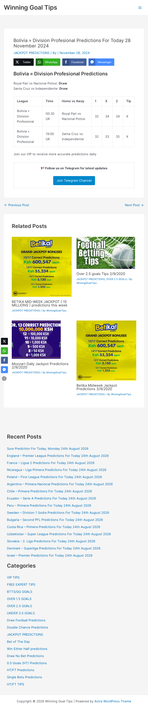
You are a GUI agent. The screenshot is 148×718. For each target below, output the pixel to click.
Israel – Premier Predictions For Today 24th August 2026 (49, 555)
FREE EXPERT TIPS (21, 584)
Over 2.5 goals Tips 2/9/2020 (101, 274)
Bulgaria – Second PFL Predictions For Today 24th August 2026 (55, 520)
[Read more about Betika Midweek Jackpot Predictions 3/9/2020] (106, 350)
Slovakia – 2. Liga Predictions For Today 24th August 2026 (51, 541)
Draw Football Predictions (26, 620)
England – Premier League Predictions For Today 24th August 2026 (58, 456)
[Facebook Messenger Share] (4, 369)
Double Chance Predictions (27, 627)
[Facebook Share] (4, 360)
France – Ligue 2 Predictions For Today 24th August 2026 (50, 463)
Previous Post (16, 205)
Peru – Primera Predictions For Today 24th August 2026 (49, 505)
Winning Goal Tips (30, 7)
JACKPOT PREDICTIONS (31, 53)
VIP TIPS (13, 577)
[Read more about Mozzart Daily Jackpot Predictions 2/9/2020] (36, 339)
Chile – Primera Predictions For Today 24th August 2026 (49, 491)
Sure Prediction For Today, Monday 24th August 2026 (47, 449)
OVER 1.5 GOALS (19, 599)
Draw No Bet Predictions (25, 656)
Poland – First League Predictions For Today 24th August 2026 (54, 477)
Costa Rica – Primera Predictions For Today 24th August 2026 (53, 527)
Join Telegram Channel (74, 180)
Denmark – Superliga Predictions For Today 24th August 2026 (53, 548)
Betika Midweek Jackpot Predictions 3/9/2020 (97, 387)
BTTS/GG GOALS (19, 592)
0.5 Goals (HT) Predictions (27, 663)
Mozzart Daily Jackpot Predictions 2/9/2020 (40, 365)
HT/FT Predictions (20, 670)
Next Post (134, 205)
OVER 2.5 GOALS (116, 279)
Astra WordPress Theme (112, 701)
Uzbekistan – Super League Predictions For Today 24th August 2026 (59, 534)
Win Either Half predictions (27, 649)
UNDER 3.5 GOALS (21, 613)
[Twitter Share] (4, 341)
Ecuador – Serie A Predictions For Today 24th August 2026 (51, 498)
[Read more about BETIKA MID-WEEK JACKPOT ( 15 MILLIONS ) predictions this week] (41, 266)
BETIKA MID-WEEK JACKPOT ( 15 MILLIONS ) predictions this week (39, 303)
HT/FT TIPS (15, 684)
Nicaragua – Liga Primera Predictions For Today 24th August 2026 (56, 470)
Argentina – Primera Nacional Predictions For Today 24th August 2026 (60, 484)
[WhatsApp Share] (4, 350)
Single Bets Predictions (24, 677)
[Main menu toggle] (139, 7)
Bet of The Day (18, 642)
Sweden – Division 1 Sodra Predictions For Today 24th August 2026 (58, 513)
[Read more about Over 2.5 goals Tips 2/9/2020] (106, 253)
